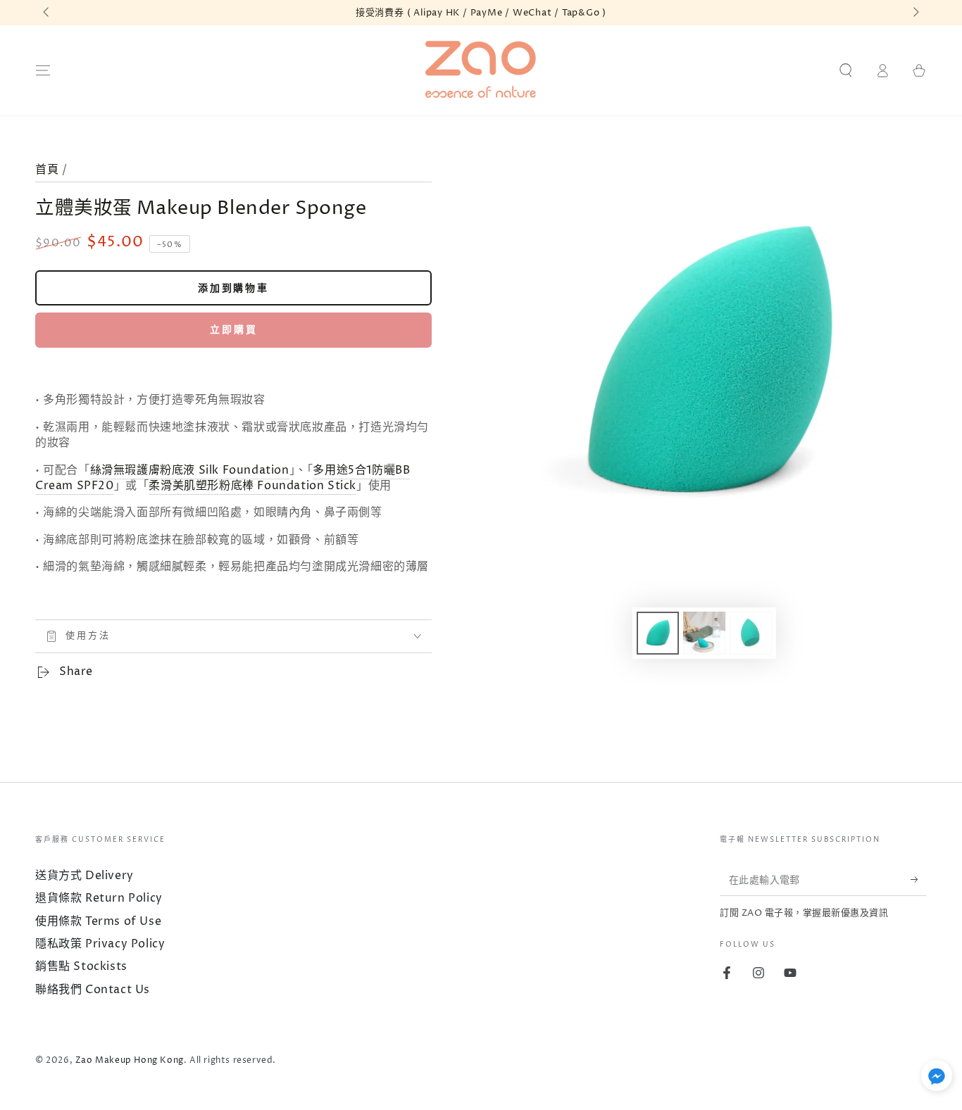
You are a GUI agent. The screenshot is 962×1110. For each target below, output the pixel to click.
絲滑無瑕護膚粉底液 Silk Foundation (189, 470)
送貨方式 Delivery (84, 875)
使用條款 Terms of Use (98, 921)
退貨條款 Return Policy (99, 898)
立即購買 (234, 329)
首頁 (46, 169)
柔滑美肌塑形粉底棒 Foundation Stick (252, 485)
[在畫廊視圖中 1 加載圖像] (658, 633)
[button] (845, 70)
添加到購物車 (233, 288)
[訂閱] (919, 879)
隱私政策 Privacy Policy (100, 944)
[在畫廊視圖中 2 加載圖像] (704, 633)
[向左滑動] (47, 12)
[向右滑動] (915, 12)
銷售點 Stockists (81, 966)
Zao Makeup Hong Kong (129, 1060)
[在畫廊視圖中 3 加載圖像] (751, 633)
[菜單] (43, 70)
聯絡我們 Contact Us (92, 989)
